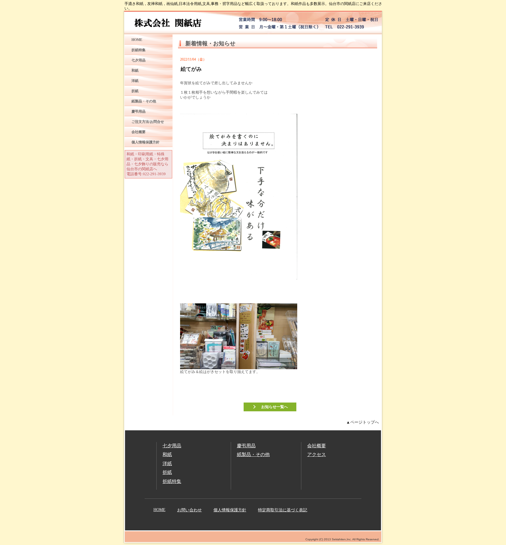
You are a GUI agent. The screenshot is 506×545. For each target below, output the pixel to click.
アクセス (316, 454)
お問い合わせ (189, 510)
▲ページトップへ (362, 422)
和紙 (135, 70)
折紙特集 (138, 50)
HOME (136, 40)
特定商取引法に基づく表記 (282, 510)
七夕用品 (138, 60)
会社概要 (138, 132)
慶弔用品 (138, 111)
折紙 (135, 91)
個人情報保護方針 (145, 142)
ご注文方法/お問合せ (147, 122)
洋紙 (135, 81)
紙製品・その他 (143, 101)
